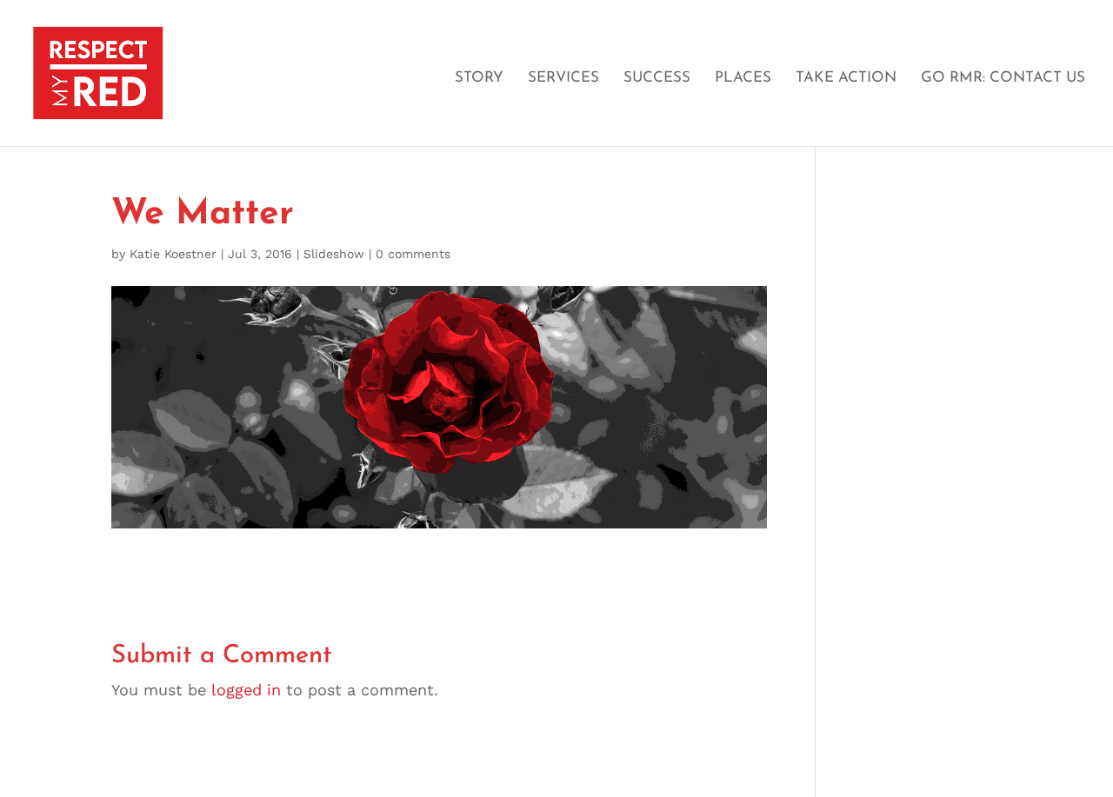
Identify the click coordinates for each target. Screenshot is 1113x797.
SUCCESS (656, 77)
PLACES (743, 77)
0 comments (413, 254)
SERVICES (563, 77)
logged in (246, 690)
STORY (479, 77)
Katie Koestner (173, 254)
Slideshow (333, 254)
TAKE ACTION (846, 77)
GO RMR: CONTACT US (1003, 77)
